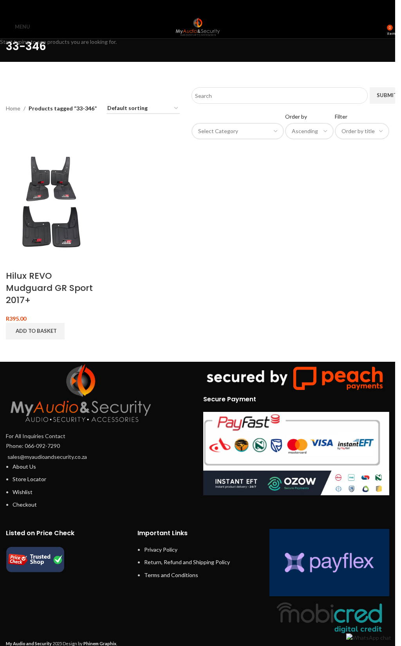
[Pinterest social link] (197, 7)
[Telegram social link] (217, 7)
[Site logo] (197, 26)
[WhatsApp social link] (207, 7)
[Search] (378, 26)
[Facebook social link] (177, 7)
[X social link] (188, 7)
